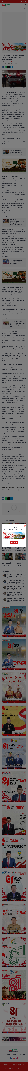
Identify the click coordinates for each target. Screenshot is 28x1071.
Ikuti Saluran (14, 542)
